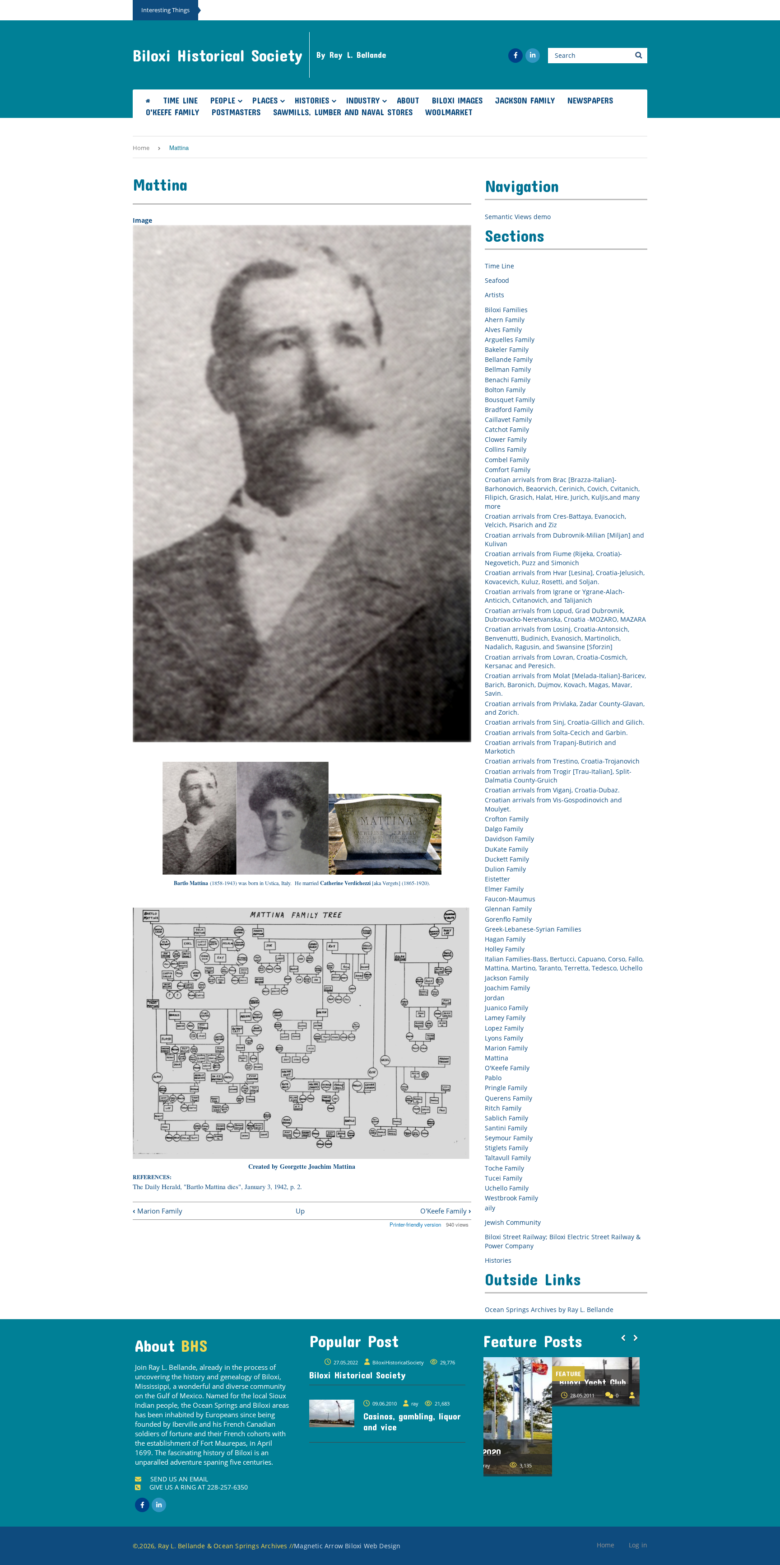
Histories (312, 100)
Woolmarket (449, 112)
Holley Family (505, 949)
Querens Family (508, 1098)
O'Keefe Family (172, 112)
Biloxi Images (457, 100)
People (222, 100)
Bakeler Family (507, 349)
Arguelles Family (509, 339)
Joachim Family (507, 988)
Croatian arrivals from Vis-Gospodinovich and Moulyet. (553, 804)
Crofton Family (507, 819)
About (408, 100)
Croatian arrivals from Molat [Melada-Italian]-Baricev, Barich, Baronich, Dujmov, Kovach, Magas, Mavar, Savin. (565, 684)
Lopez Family (504, 1028)
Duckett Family (507, 859)
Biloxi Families (506, 309)
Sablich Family (506, 1118)
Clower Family (506, 439)
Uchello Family (507, 1188)
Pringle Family (506, 1087)
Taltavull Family (508, 1157)
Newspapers (590, 100)
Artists (494, 295)
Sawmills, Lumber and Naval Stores (343, 112)
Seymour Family (509, 1138)
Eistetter (497, 879)
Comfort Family (507, 469)
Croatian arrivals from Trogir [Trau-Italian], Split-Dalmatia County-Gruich (558, 776)
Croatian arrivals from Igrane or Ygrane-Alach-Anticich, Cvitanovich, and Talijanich (555, 596)
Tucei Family (503, 1178)
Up (300, 1210)
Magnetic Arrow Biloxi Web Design (347, 1546)
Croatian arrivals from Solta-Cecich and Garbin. (556, 732)
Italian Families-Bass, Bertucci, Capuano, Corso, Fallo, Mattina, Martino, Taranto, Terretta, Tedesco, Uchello (564, 963)
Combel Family (507, 459)
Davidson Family (509, 838)
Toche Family (504, 1168)
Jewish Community (513, 1222)
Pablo (493, 1077)
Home (141, 148)
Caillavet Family (508, 419)
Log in (638, 1545)
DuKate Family (506, 849)
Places (265, 100)
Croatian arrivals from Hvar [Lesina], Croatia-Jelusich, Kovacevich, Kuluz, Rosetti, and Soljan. (565, 577)
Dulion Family (505, 869)
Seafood (497, 280)
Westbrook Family (511, 1198)
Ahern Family (505, 319)
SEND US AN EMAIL (179, 1479)
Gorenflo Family (508, 919)
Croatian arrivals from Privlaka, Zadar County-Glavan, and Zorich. (565, 708)
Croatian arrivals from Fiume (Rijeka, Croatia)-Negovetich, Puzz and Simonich (553, 558)
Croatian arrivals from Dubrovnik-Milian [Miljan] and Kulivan (564, 539)
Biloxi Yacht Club (524, 1382)
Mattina (496, 1058)
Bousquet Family (510, 399)
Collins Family (505, 449)
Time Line (180, 100)
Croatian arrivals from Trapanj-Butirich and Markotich (550, 747)
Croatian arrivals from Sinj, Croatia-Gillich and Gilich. (565, 722)
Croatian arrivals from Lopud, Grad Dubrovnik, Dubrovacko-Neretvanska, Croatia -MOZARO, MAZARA (565, 615)
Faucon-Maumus (510, 899)
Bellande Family (509, 359)
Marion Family (157, 1210)
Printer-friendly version (415, 1224)
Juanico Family (506, 1007)
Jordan (495, 997)
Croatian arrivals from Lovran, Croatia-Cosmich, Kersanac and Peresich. (556, 661)
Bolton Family (505, 389)
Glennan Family (508, 908)
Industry (363, 100)
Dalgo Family (504, 829)
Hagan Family (505, 939)
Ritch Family (503, 1108)
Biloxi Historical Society (217, 55)
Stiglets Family (506, 1147)
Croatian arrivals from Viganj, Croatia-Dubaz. (552, 790)
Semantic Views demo (518, 216)
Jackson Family (525, 100)
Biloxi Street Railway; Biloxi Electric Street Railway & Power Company (563, 1241)
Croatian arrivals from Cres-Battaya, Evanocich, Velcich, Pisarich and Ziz (555, 520)
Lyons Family (504, 1038)
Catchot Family (507, 429)
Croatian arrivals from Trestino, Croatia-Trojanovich (562, 761)
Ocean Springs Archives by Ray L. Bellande (549, 1309)
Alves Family (503, 329)
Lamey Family (505, 1017)
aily (490, 1208)
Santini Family (506, 1128)
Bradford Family (509, 409)
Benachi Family (507, 379)
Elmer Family (504, 889)
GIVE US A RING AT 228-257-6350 (198, 1487)
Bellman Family (508, 369)
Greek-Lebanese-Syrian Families (533, 929)
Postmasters (236, 112)
